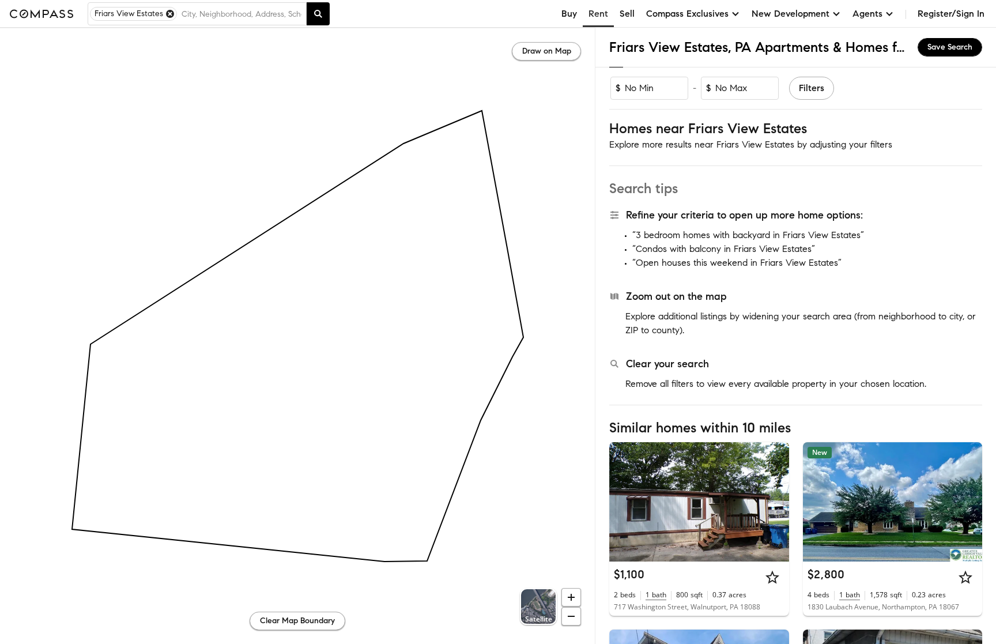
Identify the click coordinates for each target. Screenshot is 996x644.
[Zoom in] (571, 597)
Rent (598, 13)
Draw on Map (546, 51)
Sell (627, 13)
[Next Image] (775, 501)
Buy (569, 13)
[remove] (170, 13)
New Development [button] (790, 13)
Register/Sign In (951, 13)
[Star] (772, 577)
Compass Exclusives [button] (687, 13)
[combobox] (241, 14)
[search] (318, 13)
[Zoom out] (571, 616)
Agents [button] (867, 13)
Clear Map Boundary (297, 621)
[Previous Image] (623, 501)
